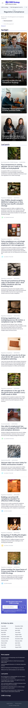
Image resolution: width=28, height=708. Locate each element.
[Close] (24, 348)
